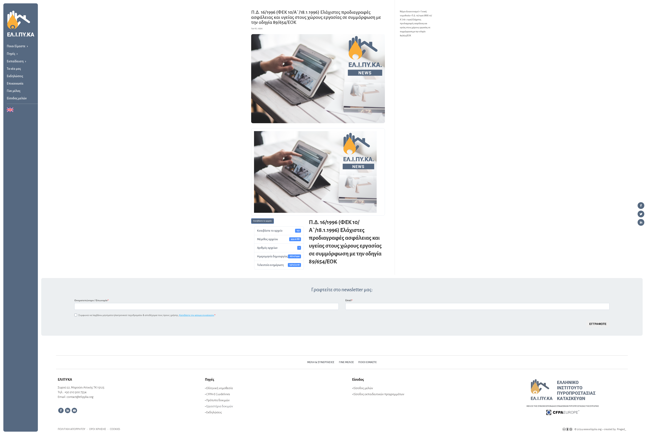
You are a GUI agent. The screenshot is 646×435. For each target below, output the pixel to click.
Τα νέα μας (14, 68)
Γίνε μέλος (13, 91)
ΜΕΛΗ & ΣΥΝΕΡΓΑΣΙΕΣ (320, 362)
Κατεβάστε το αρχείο (262, 221)
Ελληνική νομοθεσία (219, 388)
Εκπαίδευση (15, 61)
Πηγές (11, 53)
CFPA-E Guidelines (218, 394)
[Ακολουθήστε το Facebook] (61, 410)
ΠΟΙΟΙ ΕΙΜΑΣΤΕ (367, 362)
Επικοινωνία (15, 83)
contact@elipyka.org (80, 397)
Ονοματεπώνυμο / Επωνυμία (90, 300)
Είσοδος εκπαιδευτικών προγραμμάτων (378, 394)
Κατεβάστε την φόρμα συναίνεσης (196, 315)
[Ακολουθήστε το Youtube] (74, 410)
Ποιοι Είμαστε (16, 46)
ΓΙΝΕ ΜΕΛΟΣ (346, 362)
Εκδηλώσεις (15, 76)
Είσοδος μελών (17, 98)
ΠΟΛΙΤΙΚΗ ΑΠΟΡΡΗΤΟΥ (71, 429)
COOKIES (115, 429)
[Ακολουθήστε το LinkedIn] (67, 410)
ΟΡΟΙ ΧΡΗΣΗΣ (97, 429)
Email (348, 300)
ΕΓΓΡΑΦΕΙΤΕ (597, 324)
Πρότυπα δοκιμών (218, 400)
